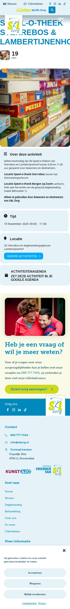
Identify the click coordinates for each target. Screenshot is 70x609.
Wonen (9, 498)
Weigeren (35, 583)
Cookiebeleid (29, 603)
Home (9, 491)
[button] (64, 550)
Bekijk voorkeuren (35, 594)
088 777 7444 (30, 373)
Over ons (10, 518)
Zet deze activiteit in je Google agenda (31, 278)
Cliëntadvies (12, 531)
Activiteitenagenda (28, 271)
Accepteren (35, 572)
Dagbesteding (13, 504)
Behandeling (12, 511)
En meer (10, 524)
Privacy (42, 603)
